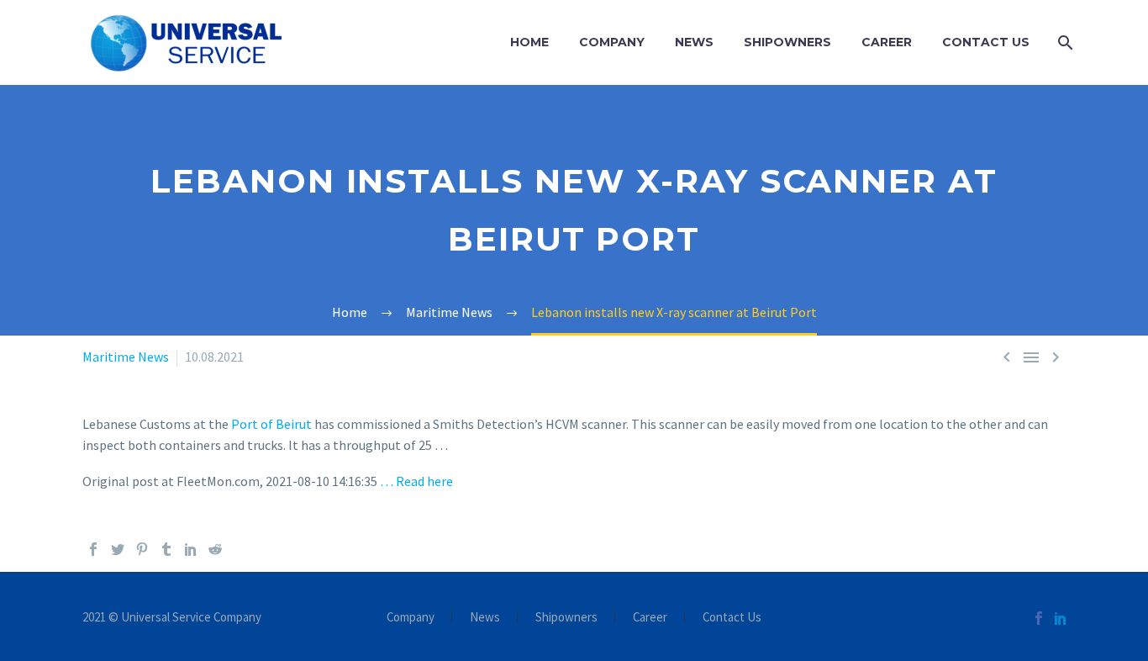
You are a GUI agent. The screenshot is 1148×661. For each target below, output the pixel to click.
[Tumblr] (166, 549)
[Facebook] (93, 549)
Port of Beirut (271, 423)
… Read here (416, 481)
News (694, 42)
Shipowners (787, 42)
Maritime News (125, 356)
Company (612, 42)
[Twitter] (117, 549)
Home (529, 42)
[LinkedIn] (190, 549)
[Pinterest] (142, 549)
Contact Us (986, 42)
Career (886, 42)
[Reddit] (215, 549)
